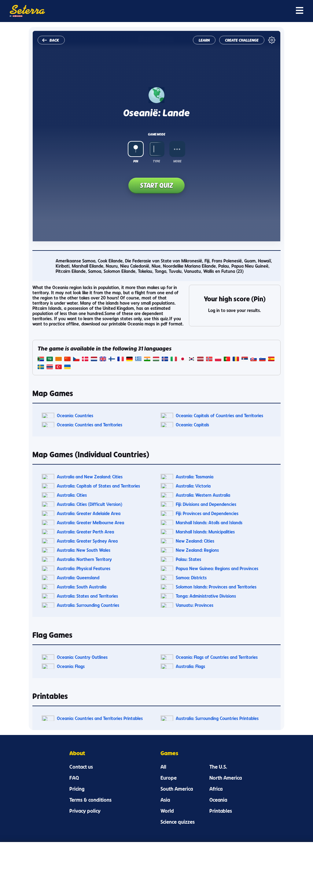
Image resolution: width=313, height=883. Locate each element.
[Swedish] (41, 367)
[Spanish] (271, 359)
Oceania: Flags (71, 666)
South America (176, 789)
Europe (168, 778)
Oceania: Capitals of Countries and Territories (219, 415)
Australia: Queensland (78, 577)
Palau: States (188, 559)
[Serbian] (244, 359)
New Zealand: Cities (195, 541)
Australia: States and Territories (87, 596)
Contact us (81, 767)
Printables (220, 811)
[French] (120, 359)
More (177, 161)
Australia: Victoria (193, 485)
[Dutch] (94, 359)
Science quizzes (177, 822)
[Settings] (271, 40)
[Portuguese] (227, 359)
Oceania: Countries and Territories (89, 424)
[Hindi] (147, 359)
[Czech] (76, 359)
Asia (165, 800)
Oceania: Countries (75, 415)
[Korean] (191, 359)
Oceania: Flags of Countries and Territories (217, 657)
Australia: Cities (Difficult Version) (89, 504)
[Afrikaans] (41, 359)
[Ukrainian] (67, 367)
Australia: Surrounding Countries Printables (217, 718)
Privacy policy (85, 811)
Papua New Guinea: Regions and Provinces (217, 568)
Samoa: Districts (191, 577)
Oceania (218, 800)
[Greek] (138, 359)
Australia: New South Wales (83, 550)
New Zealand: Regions (197, 550)
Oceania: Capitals (192, 424)
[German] (129, 359)
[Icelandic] (165, 359)
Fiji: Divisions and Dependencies (206, 504)
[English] (103, 359)
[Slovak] (253, 359)
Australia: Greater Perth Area (85, 531)
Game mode (156, 134)
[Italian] (174, 359)
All (163, 767)
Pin (135, 161)
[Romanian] (236, 359)
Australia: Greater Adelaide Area (88, 513)
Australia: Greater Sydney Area (87, 541)
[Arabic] (49, 359)
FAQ (74, 778)
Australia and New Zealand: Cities (90, 476)
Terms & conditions (90, 800)
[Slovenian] (262, 359)
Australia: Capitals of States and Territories (98, 485)
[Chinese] (67, 359)
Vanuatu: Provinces (194, 605)
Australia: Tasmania (194, 476)
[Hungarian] (156, 359)
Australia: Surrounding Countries (88, 605)
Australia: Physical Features (83, 568)
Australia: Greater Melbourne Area (90, 522)
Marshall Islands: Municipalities (205, 531)
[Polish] (218, 359)
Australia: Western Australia (203, 495)
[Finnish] (112, 359)
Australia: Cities (72, 495)
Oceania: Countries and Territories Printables (100, 718)
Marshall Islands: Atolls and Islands (209, 522)
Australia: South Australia (81, 586)
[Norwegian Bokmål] (209, 359)
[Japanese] (182, 359)
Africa (216, 789)
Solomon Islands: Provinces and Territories (216, 586)
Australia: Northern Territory (84, 559)
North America (225, 778)
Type (156, 161)
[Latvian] (200, 359)
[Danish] (85, 359)
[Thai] (49, 367)
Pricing (76, 789)
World (167, 811)
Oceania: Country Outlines (82, 657)
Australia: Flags (190, 666)
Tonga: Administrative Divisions (206, 596)
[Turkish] (58, 367)
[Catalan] (58, 359)
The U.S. (218, 767)
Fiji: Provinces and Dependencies (207, 513)
